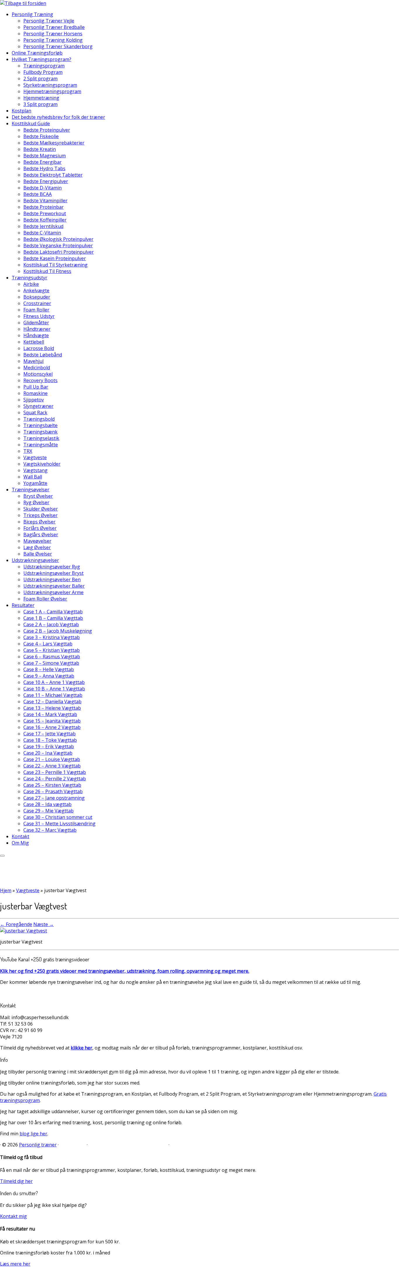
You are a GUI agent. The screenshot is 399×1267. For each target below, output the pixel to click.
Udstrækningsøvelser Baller (54, 586)
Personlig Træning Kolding (53, 40)
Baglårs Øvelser (40, 534)
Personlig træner (38, 1144)
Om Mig (20, 843)
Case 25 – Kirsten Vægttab (52, 785)
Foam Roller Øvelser (45, 599)
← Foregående (16, 924)
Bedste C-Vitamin (42, 232)
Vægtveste (35, 457)
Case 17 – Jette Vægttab (49, 733)
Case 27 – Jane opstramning (54, 798)
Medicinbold (36, 367)
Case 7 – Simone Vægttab (51, 663)
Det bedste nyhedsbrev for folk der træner (58, 117)
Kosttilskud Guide (31, 123)
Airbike (31, 284)
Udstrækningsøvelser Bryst (53, 573)
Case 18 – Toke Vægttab (50, 740)
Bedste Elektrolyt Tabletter (53, 175)
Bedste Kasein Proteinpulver (54, 258)
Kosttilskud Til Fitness (47, 271)
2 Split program (40, 78)
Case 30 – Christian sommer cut (57, 817)
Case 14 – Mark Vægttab (50, 714)
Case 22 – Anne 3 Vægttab (52, 766)
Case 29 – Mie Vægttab (48, 810)
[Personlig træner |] (23, 3)
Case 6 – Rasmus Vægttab (51, 656)
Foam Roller (36, 310)
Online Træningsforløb (37, 53)
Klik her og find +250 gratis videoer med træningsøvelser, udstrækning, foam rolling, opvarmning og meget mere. (124, 971)
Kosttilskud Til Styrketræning (55, 265)
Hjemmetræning (41, 98)
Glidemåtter (36, 322)
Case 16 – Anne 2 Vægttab (52, 727)
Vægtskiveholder (41, 464)
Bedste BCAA (37, 194)
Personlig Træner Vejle (48, 21)
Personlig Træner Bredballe (54, 27)
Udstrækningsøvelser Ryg (51, 566)
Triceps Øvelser (40, 515)
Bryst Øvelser (38, 496)
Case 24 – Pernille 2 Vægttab (54, 778)
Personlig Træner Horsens (52, 33)
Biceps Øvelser (39, 521)
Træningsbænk (40, 432)
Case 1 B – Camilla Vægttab (53, 618)
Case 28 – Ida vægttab (47, 804)
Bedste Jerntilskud (43, 226)
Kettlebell (33, 342)
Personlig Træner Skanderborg (58, 46)
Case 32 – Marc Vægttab (50, 830)
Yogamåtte (35, 483)
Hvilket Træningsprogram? (41, 59)
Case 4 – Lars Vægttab (47, 644)
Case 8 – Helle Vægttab (48, 669)
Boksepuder (36, 297)
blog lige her (33, 1133)
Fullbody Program (43, 72)
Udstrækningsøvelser (35, 560)
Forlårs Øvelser (40, 528)
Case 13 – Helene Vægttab (52, 708)
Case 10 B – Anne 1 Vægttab (54, 688)
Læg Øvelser (37, 547)
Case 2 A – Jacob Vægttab (51, 624)
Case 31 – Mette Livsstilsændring (59, 823)
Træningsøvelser (30, 489)
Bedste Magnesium (44, 155)
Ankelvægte (36, 290)
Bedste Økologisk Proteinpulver (58, 239)
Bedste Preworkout (44, 213)
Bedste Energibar (42, 162)
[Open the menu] (2, 856)
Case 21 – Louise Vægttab (51, 759)
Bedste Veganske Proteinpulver (58, 245)
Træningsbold (39, 419)
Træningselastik (41, 438)
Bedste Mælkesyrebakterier (53, 143)
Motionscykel (38, 374)
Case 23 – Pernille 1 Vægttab (54, 772)
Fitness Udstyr (39, 316)
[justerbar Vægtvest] (23, 930)
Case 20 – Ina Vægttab (47, 753)
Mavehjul (33, 361)
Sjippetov (33, 399)
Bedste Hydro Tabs (44, 168)
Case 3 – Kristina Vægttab (51, 637)
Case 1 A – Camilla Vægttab (53, 611)
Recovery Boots (40, 380)
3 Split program (40, 104)
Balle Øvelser (37, 554)
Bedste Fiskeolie (41, 136)
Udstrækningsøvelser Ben (52, 579)
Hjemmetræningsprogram (52, 91)
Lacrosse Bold (38, 348)
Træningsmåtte (40, 444)
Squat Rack (35, 412)
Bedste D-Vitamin (42, 188)
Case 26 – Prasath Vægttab (53, 791)
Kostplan (21, 110)
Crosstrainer (37, 303)
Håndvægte (36, 335)
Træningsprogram (44, 65)
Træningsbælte (40, 425)
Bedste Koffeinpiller (45, 220)
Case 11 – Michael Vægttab (52, 695)
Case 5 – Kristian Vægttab (51, 650)
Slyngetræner (38, 406)
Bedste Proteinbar (43, 207)
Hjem (5, 890)
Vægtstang (35, 470)
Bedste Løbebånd (42, 354)
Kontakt (20, 836)
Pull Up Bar (35, 387)
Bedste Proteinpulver (46, 130)
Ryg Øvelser (36, 502)
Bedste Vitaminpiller (45, 200)
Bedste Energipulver (45, 181)
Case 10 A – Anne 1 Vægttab (54, 682)
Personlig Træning (32, 14)
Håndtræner (37, 329)
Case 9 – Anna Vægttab (48, 676)
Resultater (23, 605)
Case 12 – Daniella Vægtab (52, 701)
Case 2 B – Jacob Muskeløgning (57, 631)
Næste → (43, 924)
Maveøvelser (37, 541)
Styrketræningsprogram (50, 85)
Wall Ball (32, 477)
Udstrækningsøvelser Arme (53, 592)
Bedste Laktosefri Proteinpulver (58, 252)
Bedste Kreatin (39, 149)
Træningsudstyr (29, 277)
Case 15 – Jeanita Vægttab (52, 721)
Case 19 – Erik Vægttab (48, 746)
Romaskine (35, 393)
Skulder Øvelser (40, 509)
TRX (27, 451)
